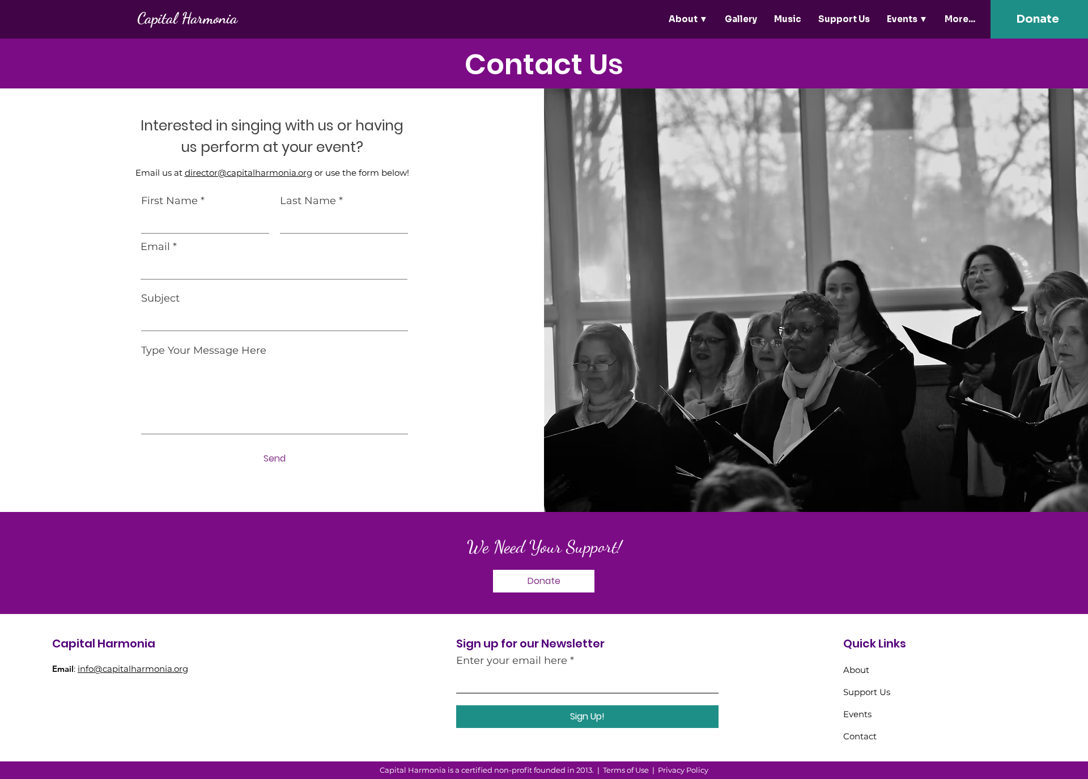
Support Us (866, 692)
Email (155, 247)
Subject (160, 298)
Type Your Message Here (203, 350)
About (856, 669)
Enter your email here (511, 660)
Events (857, 714)
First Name (169, 201)
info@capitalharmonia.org (133, 668)
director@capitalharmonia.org (248, 172)
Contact (860, 736)
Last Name (308, 201)
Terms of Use (626, 769)
